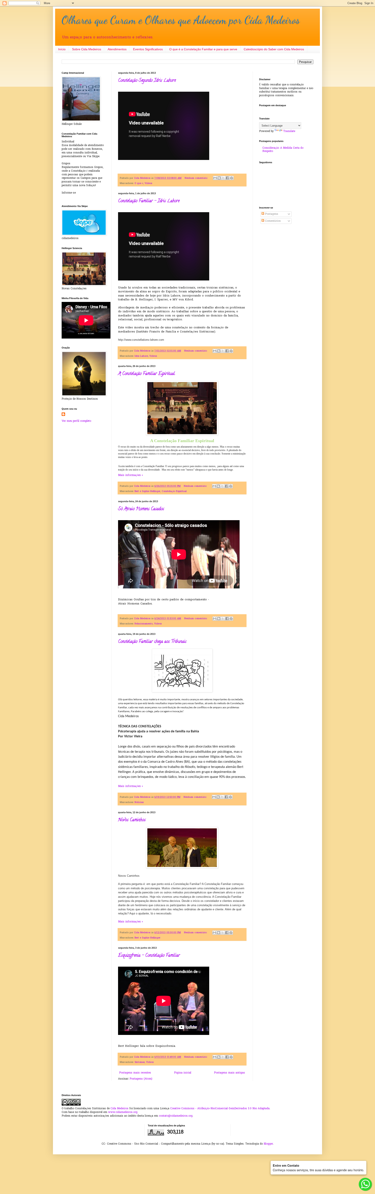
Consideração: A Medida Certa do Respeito (282, 149)
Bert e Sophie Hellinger (147, 491)
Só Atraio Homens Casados (141, 509)
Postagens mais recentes (135, 1073)
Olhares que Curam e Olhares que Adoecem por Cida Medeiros (181, 19)
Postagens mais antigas (229, 1073)
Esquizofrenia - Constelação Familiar (149, 955)
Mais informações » (130, 475)
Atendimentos (117, 49)
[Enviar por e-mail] (215, 178)
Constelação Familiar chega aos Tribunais (152, 642)
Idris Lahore (141, 356)
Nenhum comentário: (197, 178)
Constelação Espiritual (174, 491)
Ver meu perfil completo (76, 421)
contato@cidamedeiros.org (175, 1116)
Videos (148, 183)
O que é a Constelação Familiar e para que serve (203, 49)
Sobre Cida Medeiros (86, 49)
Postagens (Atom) (141, 1079)
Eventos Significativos (148, 49)
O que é (139, 183)
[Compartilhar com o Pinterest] (231, 178)
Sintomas (140, 1062)
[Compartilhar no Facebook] (227, 178)
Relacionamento (144, 624)
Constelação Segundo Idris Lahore (147, 80)
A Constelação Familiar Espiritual (146, 374)
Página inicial (182, 1073)
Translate (289, 131)
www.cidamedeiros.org (122, 1112)
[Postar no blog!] (219, 178)
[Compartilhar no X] (223, 178)
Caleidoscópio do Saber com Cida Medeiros (274, 49)
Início (62, 49)
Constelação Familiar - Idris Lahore (148, 201)
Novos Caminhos (132, 820)
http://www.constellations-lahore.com (141, 339)
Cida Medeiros (119, 1109)
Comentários (272, 221)
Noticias (139, 802)
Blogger (268, 1144)
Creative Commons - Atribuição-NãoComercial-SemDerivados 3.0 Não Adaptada (220, 1109)
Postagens (271, 214)
